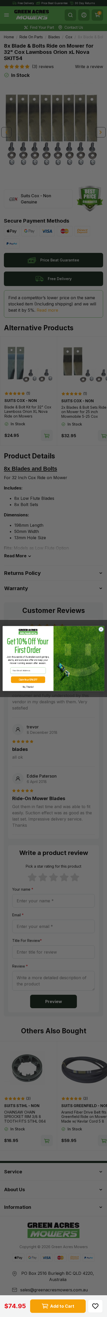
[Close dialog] (101, 629)
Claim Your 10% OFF (28, 680)
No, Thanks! (28, 687)
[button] (95, 1306)
